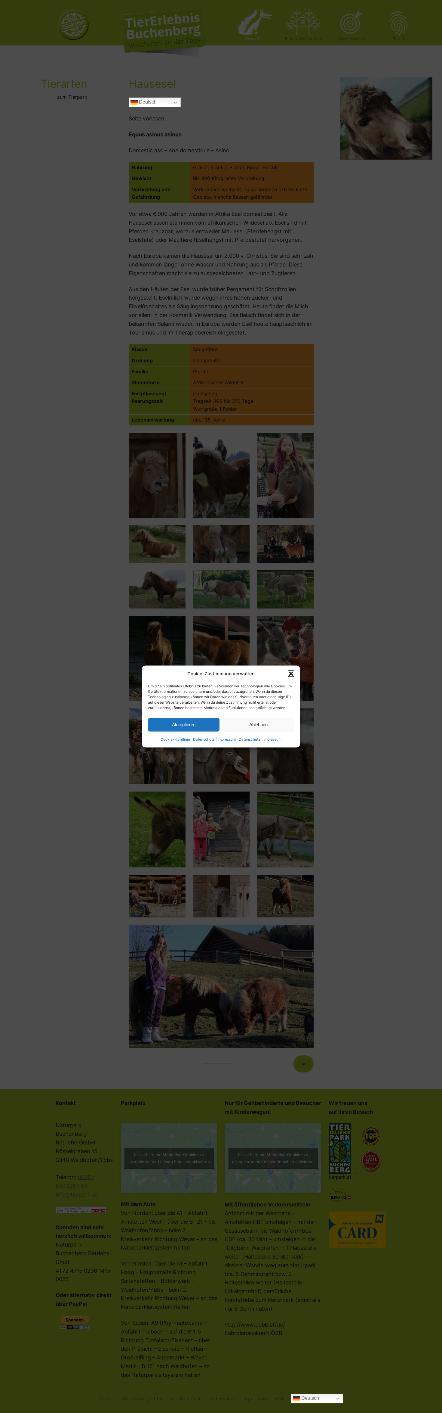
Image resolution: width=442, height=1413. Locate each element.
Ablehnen (258, 724)
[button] (291, 674)
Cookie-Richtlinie (175, 739)
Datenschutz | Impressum (214, 739)
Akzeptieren (183, 724)
